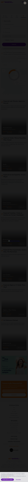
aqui (8, 477)
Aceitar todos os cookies (7, 479)
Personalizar (18, 479)
